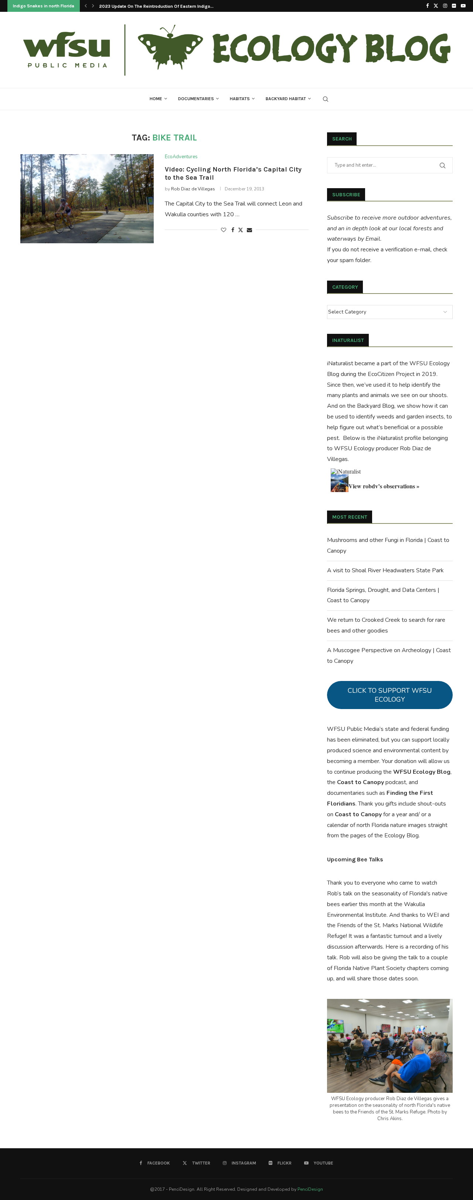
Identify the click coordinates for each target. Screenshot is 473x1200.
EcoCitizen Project (391, 374)
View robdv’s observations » (383, 486)
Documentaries (196, 98)
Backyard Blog (375, 406)
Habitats (240, 98)
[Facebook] (427, 6)
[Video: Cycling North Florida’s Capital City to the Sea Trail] (87, 198)
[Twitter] (435, 6)
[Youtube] (463, 6)
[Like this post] (223, 230)
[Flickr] (454, 6)
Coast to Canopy (360, 782)
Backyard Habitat (286, 98)
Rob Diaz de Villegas (193, 189)
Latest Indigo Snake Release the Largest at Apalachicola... (159, 6)
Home (156, 98)
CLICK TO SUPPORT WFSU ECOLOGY (390, 695)
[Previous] (86, 6)
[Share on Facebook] (232, 230)
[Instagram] (445, 6)
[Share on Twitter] (240, 230)
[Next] (93, 6)
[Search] (325, 99)
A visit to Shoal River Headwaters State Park (385, 570)
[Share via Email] (249, 230)
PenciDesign (310, 1189)
